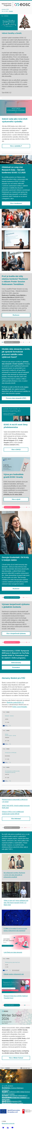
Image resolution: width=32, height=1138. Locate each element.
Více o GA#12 (16, 449)
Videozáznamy (16, 662)
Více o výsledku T (16, 146)
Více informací (16, 818)
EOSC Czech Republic (19, 706)
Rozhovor (16, 315)
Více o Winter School (16, 1058)
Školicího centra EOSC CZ (15, 702)
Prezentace (16, 667)
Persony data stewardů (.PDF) (16, 398)
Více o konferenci (16, 203)
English (11, 11)
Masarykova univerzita (8, 1123)
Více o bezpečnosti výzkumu (16, 633)
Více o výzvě (16, 499)
